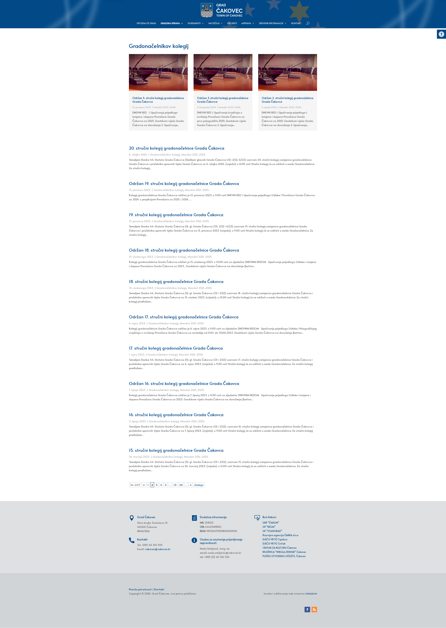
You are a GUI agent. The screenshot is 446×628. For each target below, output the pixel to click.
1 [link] (148, 485)
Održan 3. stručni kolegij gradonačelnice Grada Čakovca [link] (222, 99)
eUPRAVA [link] (246, 23)
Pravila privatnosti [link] (140, 589)
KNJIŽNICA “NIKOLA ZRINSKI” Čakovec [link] (284, 552)
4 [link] (161, 485)
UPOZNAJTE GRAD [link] (146, 23)
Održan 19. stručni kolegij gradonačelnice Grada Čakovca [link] (184, 183)
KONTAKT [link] (296, 23)
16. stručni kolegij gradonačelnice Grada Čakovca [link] (176, 414)
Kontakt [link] (159, 589)
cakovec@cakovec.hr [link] (157, 549)
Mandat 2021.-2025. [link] (193, 154)
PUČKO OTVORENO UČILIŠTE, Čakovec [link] (284, 556)
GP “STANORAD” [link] (272, 531)
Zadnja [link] (198, 485)
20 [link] (181, 485)
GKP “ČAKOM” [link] (271, 522)
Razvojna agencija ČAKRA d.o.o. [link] (281, 535)
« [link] (144, 485)
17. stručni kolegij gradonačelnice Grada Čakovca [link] (176, 348)
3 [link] (156, 485)
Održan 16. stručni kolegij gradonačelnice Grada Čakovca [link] (184, 383)
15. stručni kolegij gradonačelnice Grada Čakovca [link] (176, 450)
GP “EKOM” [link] (269, 526)
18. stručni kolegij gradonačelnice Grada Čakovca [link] (176, 281)
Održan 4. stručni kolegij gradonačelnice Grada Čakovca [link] (158, 99)
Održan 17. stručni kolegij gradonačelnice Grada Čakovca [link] (184, 317)
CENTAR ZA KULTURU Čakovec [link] (280, 547)
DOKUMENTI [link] (194, 23)
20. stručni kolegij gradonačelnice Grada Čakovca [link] (176, 148)
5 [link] (166, 485)
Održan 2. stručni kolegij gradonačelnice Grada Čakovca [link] (287, 99)
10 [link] (175, 485)
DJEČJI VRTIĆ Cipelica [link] (275, 539)
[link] (441, 34)
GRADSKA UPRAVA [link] (170, 23)
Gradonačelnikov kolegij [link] (165, 154)
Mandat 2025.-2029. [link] (165, 107)
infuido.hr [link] (311, 593)
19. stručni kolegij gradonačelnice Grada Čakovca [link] (176, 214)
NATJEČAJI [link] (214, 23)
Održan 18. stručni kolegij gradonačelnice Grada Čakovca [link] (184, 250)
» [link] (191, 485)
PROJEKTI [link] (232, 23)
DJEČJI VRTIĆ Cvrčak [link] (274, 543)
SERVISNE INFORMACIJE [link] (271, 23)
